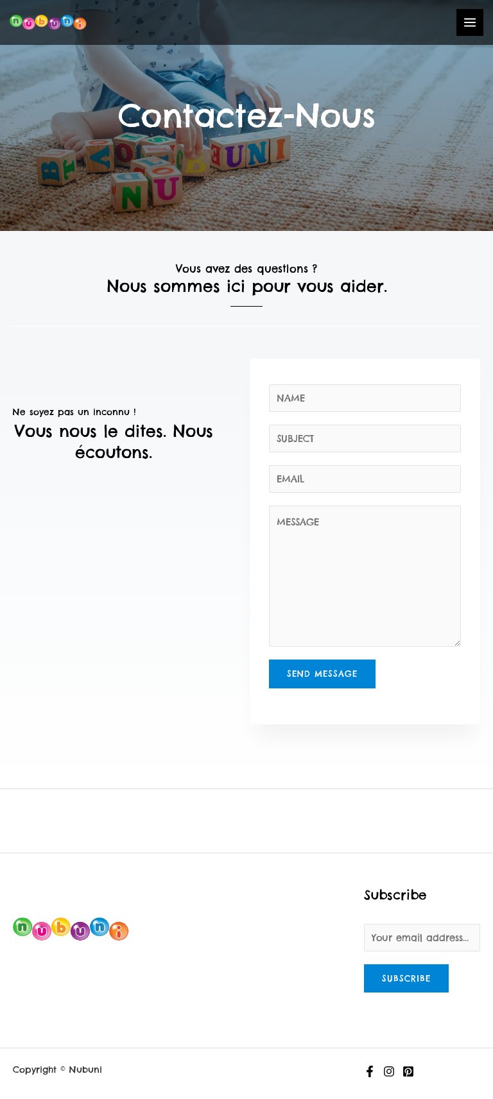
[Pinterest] (408, 1071)
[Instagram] (389, 1071)
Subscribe (406, 978)
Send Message (322, 674)
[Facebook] (370, 1071)
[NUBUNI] (48, 22)
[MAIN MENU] (469, 22)
